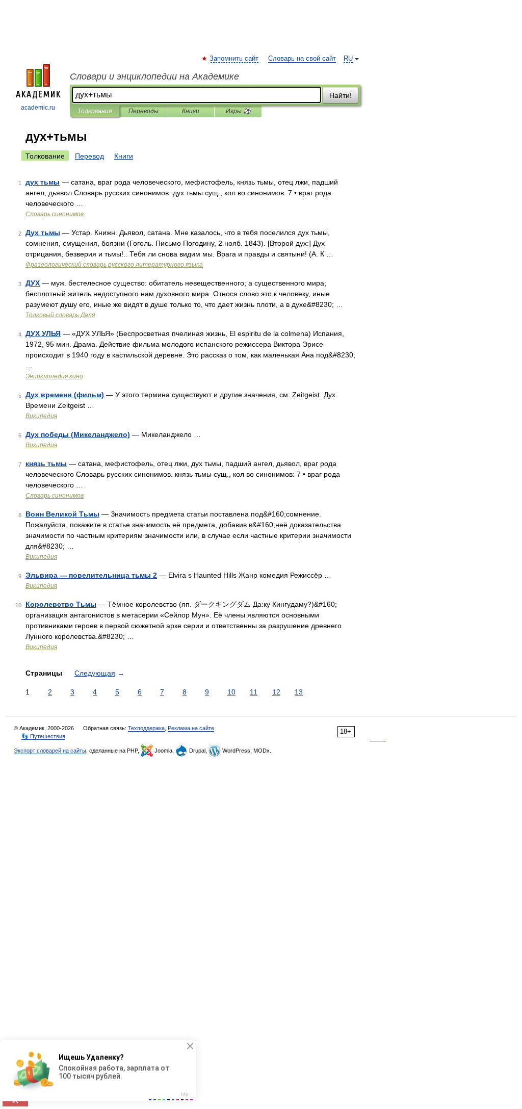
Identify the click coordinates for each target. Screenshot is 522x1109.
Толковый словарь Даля (60, 315)
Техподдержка (146, 728)
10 (231, 692)
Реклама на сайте (191, 728)
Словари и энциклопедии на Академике (154, 76)
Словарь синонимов (54, 214)
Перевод (89, 156)
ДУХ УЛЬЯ (43, 333)
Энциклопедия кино (54, 376)
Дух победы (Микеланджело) (77, 434)
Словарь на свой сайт (302, 58)
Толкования (94, 111)
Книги (190, 111)
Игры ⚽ (238, 111)
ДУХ (32, 283)
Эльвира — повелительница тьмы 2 (91, 575)
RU (348, 58)
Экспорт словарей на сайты (50, 750)
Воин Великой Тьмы (62, 514)
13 (299, 692)
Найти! (340, 95)
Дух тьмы (42, 232)
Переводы (143, 111)
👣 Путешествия (43, 736)
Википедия (41, 416)
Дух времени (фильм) (64, 395)
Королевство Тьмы (60, 604)
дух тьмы (42, 182)
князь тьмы (46, 463)
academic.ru (38, 107)
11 (253, 692)
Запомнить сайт (234, 58)
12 (276, 692)
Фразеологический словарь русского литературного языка (114, 264)
